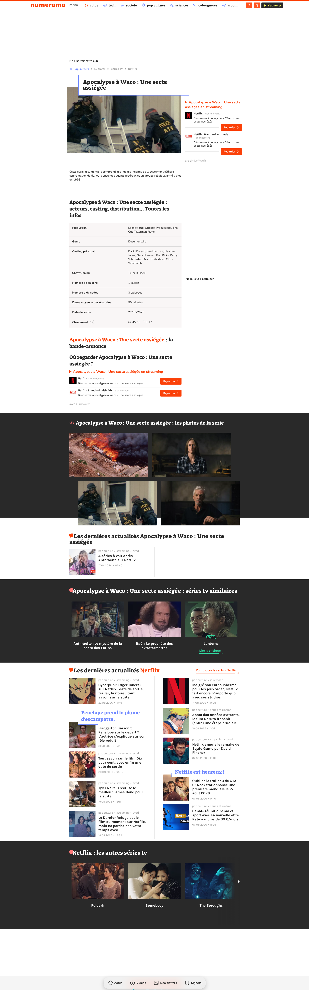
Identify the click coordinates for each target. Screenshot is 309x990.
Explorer (99, 69)
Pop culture (81, 69)
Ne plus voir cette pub (83, 61)
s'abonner (274, 5)
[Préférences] (257, 5)
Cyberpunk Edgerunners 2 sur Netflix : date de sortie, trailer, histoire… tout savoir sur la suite (121, 691)
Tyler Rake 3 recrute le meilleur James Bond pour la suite (120, 792)
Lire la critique (210, 651)
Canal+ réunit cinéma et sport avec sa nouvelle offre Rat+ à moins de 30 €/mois (215, 815)
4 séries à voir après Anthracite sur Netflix (117, 558)
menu (73, 5)
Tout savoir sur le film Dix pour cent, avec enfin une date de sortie (120, 762)
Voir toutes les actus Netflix (216, 670)
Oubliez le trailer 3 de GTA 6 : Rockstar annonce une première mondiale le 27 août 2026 (214, 787)
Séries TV (117, 69)
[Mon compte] (249, 5)
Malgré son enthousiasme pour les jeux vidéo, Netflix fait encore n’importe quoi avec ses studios (215, 691)
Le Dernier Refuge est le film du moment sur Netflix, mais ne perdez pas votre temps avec (122, 824)
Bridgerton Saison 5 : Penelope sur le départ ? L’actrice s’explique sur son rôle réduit (121, 734)
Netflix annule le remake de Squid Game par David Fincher (215, 748)
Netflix (132, 69)
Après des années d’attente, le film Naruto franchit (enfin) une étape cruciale (216, 719)
